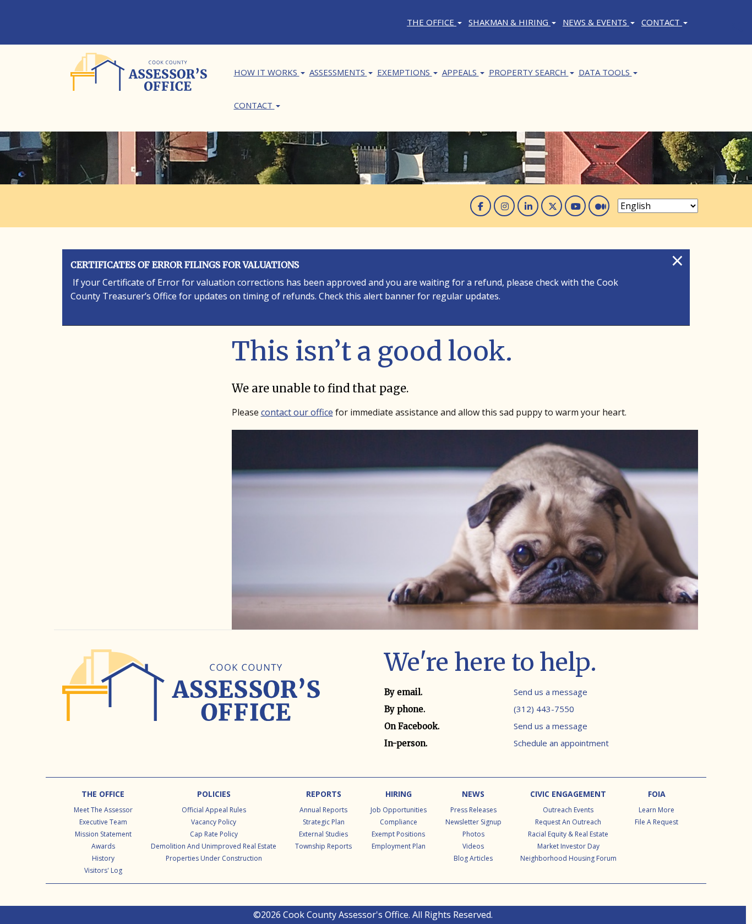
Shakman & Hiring (509, 22)
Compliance (398, 822)
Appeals (460, 72)
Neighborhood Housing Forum (568, 858)
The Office (431, 22)
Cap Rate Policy (214, 834)
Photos (473, 834)
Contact (661, 22)
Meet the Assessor (103, 809)
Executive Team (103, 822)
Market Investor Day (568, 846)
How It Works (266, 72)
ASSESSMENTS (338, 72)
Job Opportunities (398, 809)
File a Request (656, 822)
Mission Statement (103, 834)
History (103, 858)
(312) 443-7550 (544, 708)
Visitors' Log (103, 870)
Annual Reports (323, 809)
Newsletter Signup (473, 822)
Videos (473, 846)
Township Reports (323, 846)
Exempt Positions (398, 834)
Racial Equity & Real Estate (568, 834)
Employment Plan (399, 846)
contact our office (297, 412)
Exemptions (404, 72)
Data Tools (605, 72)
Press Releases (473, 809)
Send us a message (550, 691)
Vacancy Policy (213, 822)
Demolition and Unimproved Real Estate (213, 846)
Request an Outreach (568, 822)
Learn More (656, 809)
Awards (103, 846)
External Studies (323, 834)
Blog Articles (473, 858)
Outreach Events (568, 809)
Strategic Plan (324, 822)
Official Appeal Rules (214, 809)
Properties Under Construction (214, 858)
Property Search (529, 72)
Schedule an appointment (561, 742)
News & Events (596, 22)
